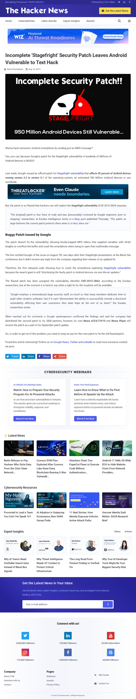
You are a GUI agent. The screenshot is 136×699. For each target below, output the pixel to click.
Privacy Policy (53, 684)
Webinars (51, 676)
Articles (128, 531)
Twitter (74, 342)
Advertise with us (12, 680)
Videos (117, 531)
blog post (81, 219)
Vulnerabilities (26, 21)
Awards (90, 21)
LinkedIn (87, 342)
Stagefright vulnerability (70, 173)
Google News (61, 342)
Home (8, 21)
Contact (7, 684)
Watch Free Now (25, 418)
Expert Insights (71, 21)
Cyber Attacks (49, 21)
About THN (9, 676)
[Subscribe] (108, 604)
